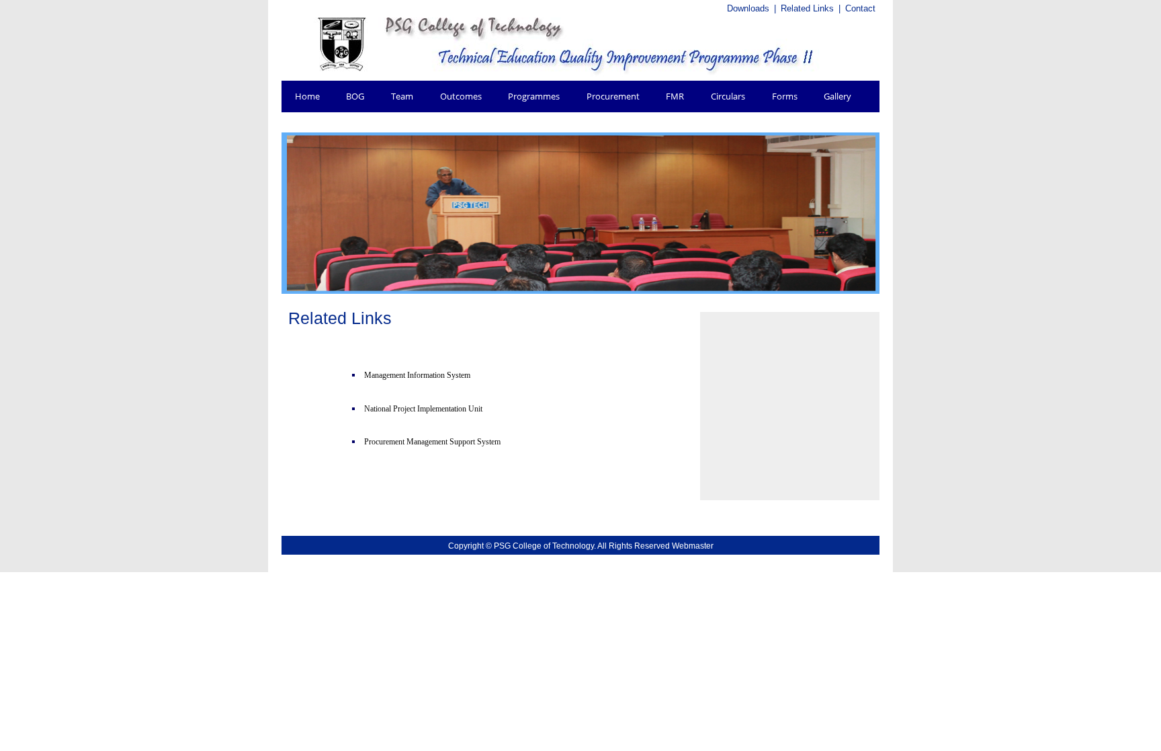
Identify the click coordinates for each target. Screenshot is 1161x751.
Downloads (748, 8)
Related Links (807, 8)
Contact (860, 8)
